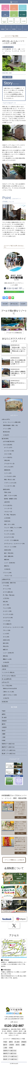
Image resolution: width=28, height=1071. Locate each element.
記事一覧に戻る (14, 303)
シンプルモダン (10, 476)
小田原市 (4, 727)
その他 (6, 435)
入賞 (4, 669)
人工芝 (7, 518)
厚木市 (3, 730)
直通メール (8, 29)
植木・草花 (8, 553)
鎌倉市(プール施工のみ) (8, 747)
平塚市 (3, 711)
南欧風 (7, 470)
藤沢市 (3, 724)
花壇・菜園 (8, 556)
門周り (7, 492)
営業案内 (3, 29)
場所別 (6, 489)
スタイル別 (7, 444)
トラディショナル (10, 482)
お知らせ (6, 419)
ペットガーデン (9, 486)
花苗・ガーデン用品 (5, 9)
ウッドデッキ (15, 51)
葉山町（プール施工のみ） (9, 753)
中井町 (3, 740)
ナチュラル (8, 466)
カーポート (8, 530)
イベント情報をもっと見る (13, 860)
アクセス (19, 29)
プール (6, 585)
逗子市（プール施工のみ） (9, 750)
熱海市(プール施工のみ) (8, 743)
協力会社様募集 (4, 22)
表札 (5, 601)
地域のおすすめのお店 (10, 688)
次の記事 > (23, 303)
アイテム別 (7, 505)
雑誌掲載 (5, 666)
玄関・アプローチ (10, 495)
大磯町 (3, 734)
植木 (5, 643)
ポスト (6, 604)
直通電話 (14, 29)
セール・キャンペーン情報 (11, 422)
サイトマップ (17, 22)
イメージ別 (7, 457)
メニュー (25, 29)
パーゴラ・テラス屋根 (11, 540)
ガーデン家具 (8, 592)
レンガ (6, 633)
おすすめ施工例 (6, 49)
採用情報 (11, 21)
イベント (7, 428)
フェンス (7, 608)
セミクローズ (9, 450)
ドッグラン (22, 8)
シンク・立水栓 (9, 562)
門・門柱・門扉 (10, 514)
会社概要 (23, 21)
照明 (6, 566)
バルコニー (8, 511)
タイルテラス (9, 537)
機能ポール (7, 659)
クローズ (7, 454)
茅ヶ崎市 (4, 717)
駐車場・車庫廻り (10, 498)
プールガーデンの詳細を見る (14, 332)
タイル (6, 636)
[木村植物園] (14, 2)
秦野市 (3, 714)
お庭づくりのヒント (10, 695)
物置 (6, 559)
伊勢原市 (4, 720)
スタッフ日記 (7, 685)
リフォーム (8, 51)
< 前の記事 (4, 303)
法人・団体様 (22, 14)
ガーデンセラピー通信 (8, 675)
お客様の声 (6, 579)
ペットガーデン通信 (8, 672)
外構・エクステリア (5, 15)
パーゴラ (6, 620)
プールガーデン (9, 463)
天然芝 (7, 521)
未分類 (5, 701)
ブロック (6, 630)
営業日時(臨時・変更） (10, 425)
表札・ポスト (9, 524)
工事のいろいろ (8, 691)
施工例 (5, 438)
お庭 (19, 49)
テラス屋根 (7, 624)
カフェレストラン (14, 9)
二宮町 (3, 737)
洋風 (7, 460)
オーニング (7, 588)
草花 (5, 646)
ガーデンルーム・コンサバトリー (14, 543)
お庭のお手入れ (14, 15)
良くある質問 (6, 679)
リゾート (7, 473)
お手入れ (5, 682)
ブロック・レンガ (10, 546)
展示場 (6, 431)
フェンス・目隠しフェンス (13, 527)
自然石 (7, 550)
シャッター (8, 508)
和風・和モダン (9, 479)
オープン (14, 49)
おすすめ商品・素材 (9, 582)
